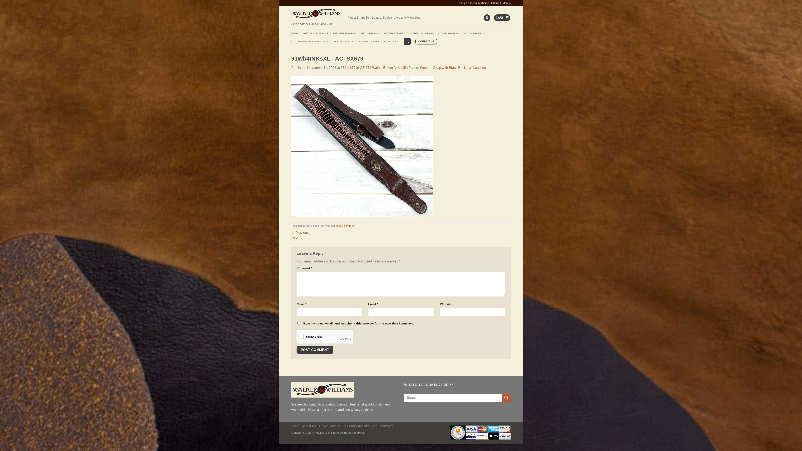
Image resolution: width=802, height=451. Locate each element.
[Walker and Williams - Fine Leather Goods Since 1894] (316, 14)
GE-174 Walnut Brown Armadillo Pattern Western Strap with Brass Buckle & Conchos (423, 68)
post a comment (345, 225)
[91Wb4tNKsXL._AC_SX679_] (362, 146)
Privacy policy (330, 426)
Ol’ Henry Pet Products (309, 41)
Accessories (472, 33)
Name (301, 304)
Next (296, 238)
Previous (300, 232)
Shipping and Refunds (360, 426)
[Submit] (506, 398)
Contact (386, 426)
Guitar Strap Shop (315, 33)
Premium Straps (343, 33)
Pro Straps (369, 33)
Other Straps (447, 33)
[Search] (407, 41)
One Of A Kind (342, 41)
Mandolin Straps (422, 33)
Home (294, 33)
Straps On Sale (369, 41)
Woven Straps (393, 33)
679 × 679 (348, 68)
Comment (304, 268)
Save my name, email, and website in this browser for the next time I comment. (359, 323)
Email (373, 304)
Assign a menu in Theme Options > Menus (485, 3)
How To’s (390, 41)
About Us (309, 426)
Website (446, 304)
